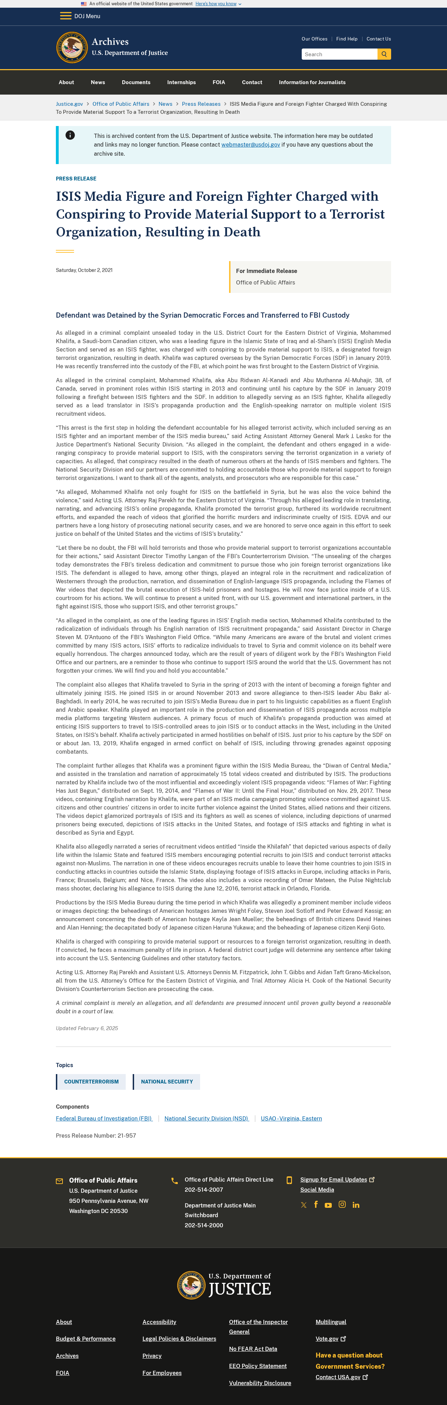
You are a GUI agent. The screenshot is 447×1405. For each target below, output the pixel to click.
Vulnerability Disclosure (260, 1383)
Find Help (347, 39)
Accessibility (159, 1322)
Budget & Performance (86, 1339)
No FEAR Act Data (253, 1349)
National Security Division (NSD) (206, 1118)
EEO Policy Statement (258, 1366)
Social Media (317, 1189)
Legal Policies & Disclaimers (179, 1339)
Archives (67, 1356)
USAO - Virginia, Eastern (291, 1118)
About (64, 1322)
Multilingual (331, 1322)
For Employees (162, 1373)
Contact (338, 1377)
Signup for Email (333, 1179)
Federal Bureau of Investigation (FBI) (104, 1118)
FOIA (62, 1373)
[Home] (112, 60)
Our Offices (315, 39)
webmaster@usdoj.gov (250, 144)
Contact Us (379, 39)
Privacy (152, 1356)
